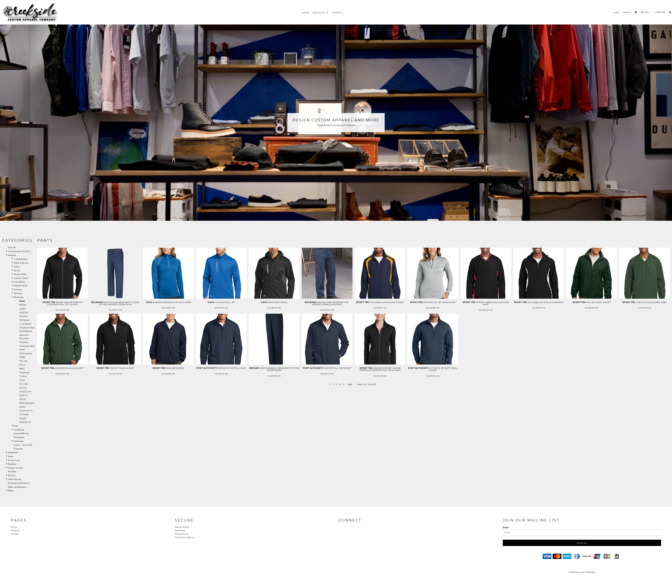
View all (12, 247)
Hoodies (23, 384)
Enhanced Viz (26, 410)
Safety (22, 357)
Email (505, 527)
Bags (10, 456)
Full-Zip (23, 361)
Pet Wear (12, 471)
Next (350, 384)
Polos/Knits (19, 282)
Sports (17, 270)
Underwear (19, 429)
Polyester (18, 448)
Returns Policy (182, 527)
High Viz (23, 395)
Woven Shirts (20, 274)
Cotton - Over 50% (23, 445)
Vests (22, 380)
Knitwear (18, 289)
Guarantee (180, 530)
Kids (16, 426)
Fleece (17, 266)
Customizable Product (19, 251)
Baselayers (19, 437)
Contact (15, 534)
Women (23, 316)
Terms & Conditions (184, 537)
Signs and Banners (17, 487)
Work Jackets (25, 353)
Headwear (13, 452)
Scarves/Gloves (21, 433)
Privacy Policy (181, 534)
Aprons (23, 387)
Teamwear (19, 441)
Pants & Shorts (21, 263)
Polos (22, 364)
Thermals (24, 342)
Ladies (22, 308)
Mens (22, 368)
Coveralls (24, 414)
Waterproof (25, 422)
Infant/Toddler (21, 285)
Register (627, 12)
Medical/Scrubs (26, 403)
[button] (320, 12)
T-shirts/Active (21, 259)
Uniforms (24, 312)
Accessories (25, 391)
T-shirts (23, 376)
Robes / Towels (15, 468)
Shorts (22, 399)
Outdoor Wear (21, 278)
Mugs (10, 490)
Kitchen (22, 304)
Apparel (12, 255)
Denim (22, 406)
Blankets (12, 464)
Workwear (19, 297)
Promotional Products (19, 483)
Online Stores (14, 479)
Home (14, 527)
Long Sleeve (25, 323)
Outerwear (24, 372)
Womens (18, 293)
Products (15, 530)
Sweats (23, 418)
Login (616, 12)
